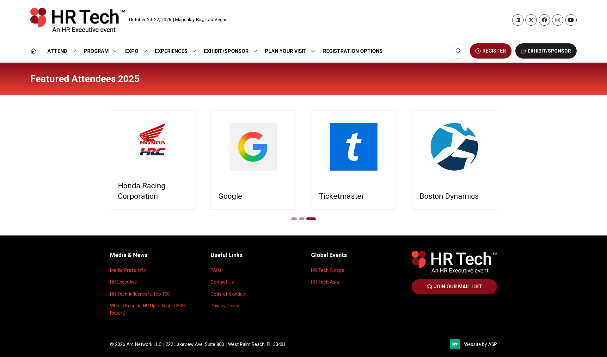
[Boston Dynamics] (454, 160)
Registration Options (353, 51)
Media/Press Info (128, 270)
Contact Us (222, 282)
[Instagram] (557, 20)
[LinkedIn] (518, 20)
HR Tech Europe (327, 270)
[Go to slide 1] (294, 218)
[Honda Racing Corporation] (152, 160)
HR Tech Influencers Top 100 (140, 294)
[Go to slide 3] (311, 218)
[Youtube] (571, 20)
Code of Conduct (229, 294)
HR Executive (123, 282)
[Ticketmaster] (353, 160)
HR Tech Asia (325, 282)
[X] (531, 20)
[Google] (253, 160)
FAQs (216, 270)
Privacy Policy (225, 306)
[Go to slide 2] (301, 218)
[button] (458, 51)
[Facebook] (544, 20)
